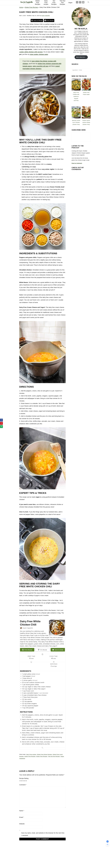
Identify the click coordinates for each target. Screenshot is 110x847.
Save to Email (58, 649)
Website (22, 824)
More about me (80, 57)
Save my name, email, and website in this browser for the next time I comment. (42, 834)
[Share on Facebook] (1, 420)
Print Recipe (50, 20)
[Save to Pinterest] (1, 423)
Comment (23, 785)
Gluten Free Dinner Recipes (44, 754)
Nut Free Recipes (54, 2)
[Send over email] (1, 426)
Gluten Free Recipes (37, 2)
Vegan (70, 2)
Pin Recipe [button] (43, 649)
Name (21, 810)
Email (21, 817)
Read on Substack (77, 163)
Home (21, 7)
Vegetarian (22, 758)
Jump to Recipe (38, 20)
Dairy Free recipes (46, 2)
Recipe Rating (23, 778)
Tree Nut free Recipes (62, 2)
